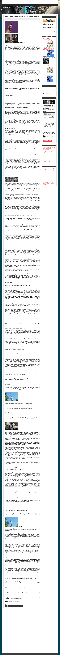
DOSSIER (9, 605)
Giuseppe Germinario (15, 605)
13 (46, 162)
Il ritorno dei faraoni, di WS (48, 175)
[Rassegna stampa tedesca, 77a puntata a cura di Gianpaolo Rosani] (50, 72)
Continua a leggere (47, 140)
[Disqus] (22, 620)
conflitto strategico (14, 604)
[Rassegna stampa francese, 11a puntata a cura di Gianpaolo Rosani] (50, 81)
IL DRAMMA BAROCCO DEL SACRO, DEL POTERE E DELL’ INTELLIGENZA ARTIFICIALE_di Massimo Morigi (49, 108)
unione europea (28, 604)
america (9, 604)
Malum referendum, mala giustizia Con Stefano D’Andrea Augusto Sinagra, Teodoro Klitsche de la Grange (49, 154)
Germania (21, 604)
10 (53, 161)
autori (6, 605)
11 (43, 162)
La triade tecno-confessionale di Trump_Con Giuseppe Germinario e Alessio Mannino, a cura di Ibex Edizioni (49, 151)
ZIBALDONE (20, 605)
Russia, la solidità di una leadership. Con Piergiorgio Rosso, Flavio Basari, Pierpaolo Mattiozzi (49, 148)
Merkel (24, 604)
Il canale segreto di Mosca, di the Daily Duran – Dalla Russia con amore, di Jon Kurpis (49, 173)
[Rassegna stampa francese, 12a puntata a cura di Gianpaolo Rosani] (50, 56)
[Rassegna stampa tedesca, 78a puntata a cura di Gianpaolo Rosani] (50, 47)
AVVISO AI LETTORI (47, 57)
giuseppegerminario (46, 114)
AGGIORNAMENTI (46, 38)
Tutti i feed (50, 92)
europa (19, 604)
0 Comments (52, 114)
